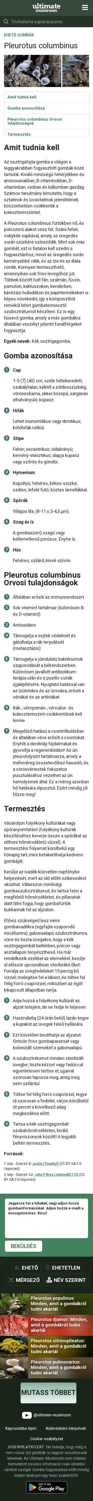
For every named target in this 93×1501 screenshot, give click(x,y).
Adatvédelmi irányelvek (66, 1428)
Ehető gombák (19, 35)
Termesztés (19, 134)
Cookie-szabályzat (46, 1438)
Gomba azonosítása (26, 108)
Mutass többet (48, 1393)
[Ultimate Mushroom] (46, 7)
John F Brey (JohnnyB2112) (56, 1175)
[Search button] (5, 21)
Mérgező (28, 1280)
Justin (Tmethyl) (45, 1164)
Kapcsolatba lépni (20, 1428)
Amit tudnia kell (21, 97)
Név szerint (70, 1280)
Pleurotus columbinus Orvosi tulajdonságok (34, 121)
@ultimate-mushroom (52, 1415)
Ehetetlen (66, 1268)
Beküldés (23, 1246)
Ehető (30, 1268)
